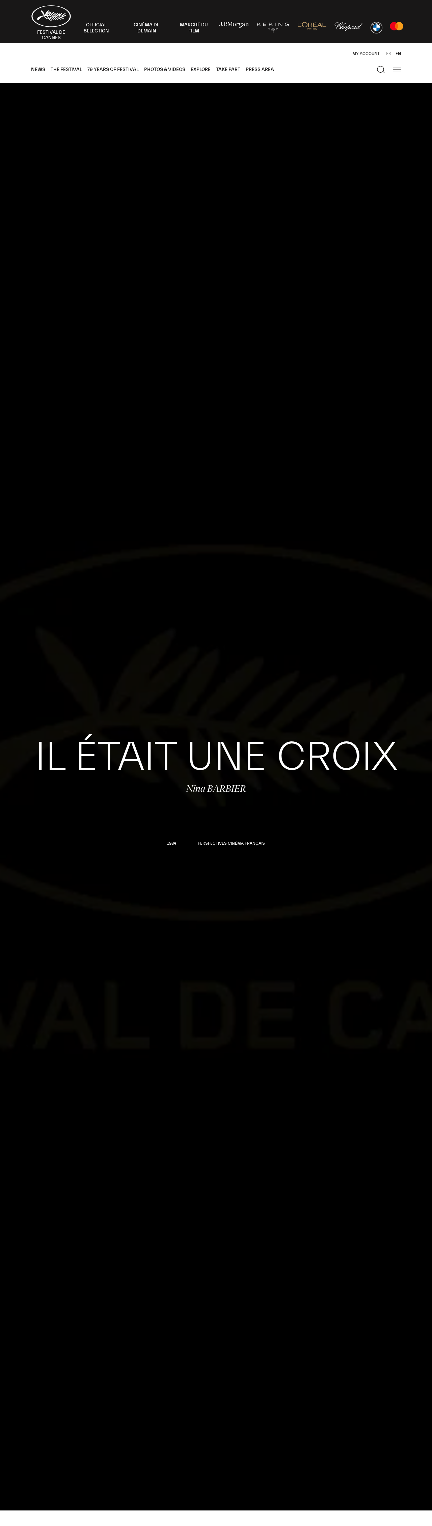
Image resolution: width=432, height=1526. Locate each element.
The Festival (66, 69)
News (38, 69)
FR (388, 53)
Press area (260, 69)
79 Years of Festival (113, 69)
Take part (228, 69)
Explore (201, 69)
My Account (366, 53)
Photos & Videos (164, 69)
